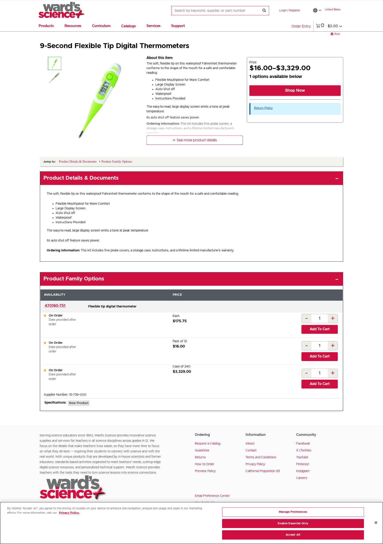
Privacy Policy (255, 464)
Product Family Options (73, 279)
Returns (200, 457)
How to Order (204, 464)
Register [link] (294, 10)
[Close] (376, 523)
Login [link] (283, 10)
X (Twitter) (303, 450)
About (250, 443)
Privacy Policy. (69, 512)
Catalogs (128, 26)
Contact (251, 450)
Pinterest (302, 464)
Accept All (293, 534)
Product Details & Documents (81, 178)
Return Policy (263, 108)
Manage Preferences (293, 512)
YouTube (302, 457)
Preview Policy (205, 471)
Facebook (303, 443)
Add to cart (320, 329)
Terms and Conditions (261, 457)
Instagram (302, 471)
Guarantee (202, 450)
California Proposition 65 (263, 471)
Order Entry (301, 26)
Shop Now (295, 91)
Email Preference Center (212, 495)
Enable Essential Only (293, 523)
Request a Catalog (207, 443)
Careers (301, 478)
